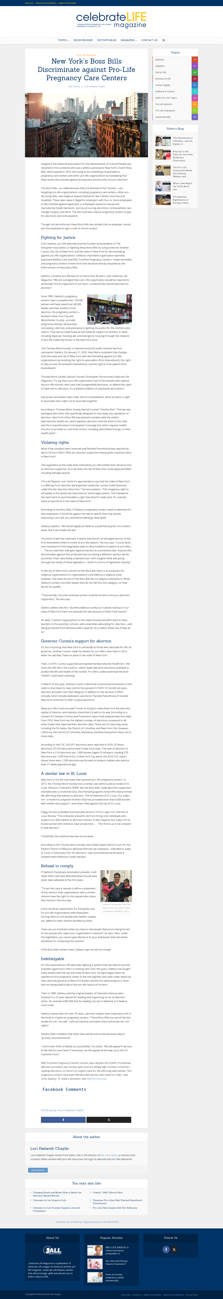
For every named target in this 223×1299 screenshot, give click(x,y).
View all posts (38, 1170)
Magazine (127, 40)
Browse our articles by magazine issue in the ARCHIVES (87, 1222)
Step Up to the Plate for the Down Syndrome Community (183, 156)
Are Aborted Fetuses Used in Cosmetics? (117, 1262)
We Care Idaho (109, 1155)
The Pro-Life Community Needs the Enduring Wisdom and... (182, 172)
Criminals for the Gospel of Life (49, 1200)
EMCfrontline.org (96, 1078)
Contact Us (149, 40)
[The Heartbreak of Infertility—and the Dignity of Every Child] (164, 141)
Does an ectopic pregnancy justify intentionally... (115, 1277)
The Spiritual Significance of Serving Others (181, 199)
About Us (29, 3)
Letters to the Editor (67, 3)
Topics (62, 40)
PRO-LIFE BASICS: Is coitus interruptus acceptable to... (117, 1250)
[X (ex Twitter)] (174, 1249)
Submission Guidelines (46, 3)
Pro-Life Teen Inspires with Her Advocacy (115, 1207)
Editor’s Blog (106, 40)
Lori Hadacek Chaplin (94, 86)
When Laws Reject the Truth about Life (182, 186)
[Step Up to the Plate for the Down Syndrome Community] (164, 154)
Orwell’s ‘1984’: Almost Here (108, 1192)
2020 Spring (73, 86)
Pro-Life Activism (86, 55)
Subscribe (125, 1294)
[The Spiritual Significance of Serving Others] (164, 200)
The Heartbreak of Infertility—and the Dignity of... (183, 141)
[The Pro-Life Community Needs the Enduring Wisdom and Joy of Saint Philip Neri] (164, 170)
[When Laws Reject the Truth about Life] (164, 186)
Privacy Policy (192, 1294)
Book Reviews (83, 40)
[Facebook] (166, 1249)
